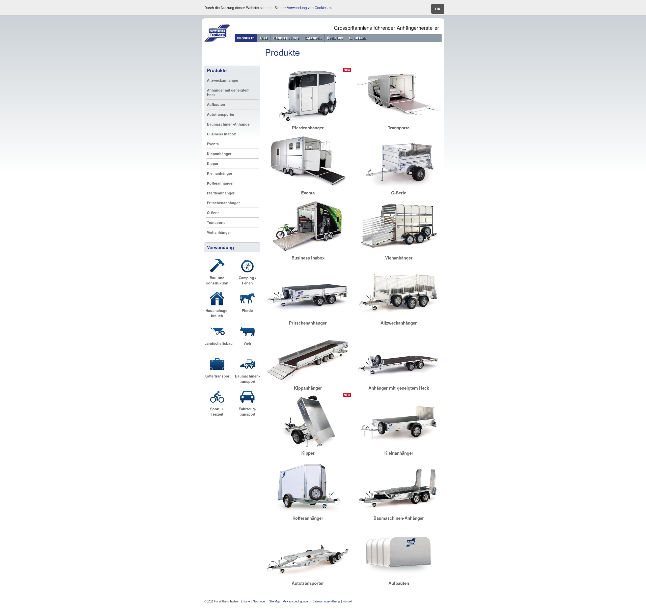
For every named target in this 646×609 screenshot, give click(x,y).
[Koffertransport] (217, 370)
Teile (264, 38)
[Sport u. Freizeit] (217, 403)
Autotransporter (220, 114)
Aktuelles (357, 38)
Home (246, 601)
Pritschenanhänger (223, 202)
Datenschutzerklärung (326, 601)
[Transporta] (399, 122)
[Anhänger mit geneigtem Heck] (399, 382)
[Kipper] (308, 447)
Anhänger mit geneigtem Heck (228, 92)
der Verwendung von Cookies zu (306, 7)
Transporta (216, 222)
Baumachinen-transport (247, 378)
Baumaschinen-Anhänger (229, 124)
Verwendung (220, 247)
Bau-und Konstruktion (217, 280)
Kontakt (347, 601)
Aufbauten (216, 104)
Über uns (335, 38)
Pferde (247, 310)
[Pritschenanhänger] (308, 317)
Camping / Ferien (247, 280)
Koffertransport (217, 376)
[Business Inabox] (308, 252)
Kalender (313, 38)
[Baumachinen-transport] (247, 370)
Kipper (212, 163)
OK (438, 9)
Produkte (245, 38)
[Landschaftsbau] (217, 337)
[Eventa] (308, 187)
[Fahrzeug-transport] (247, 403)
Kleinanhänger (219, 173)
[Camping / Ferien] (247, 272)
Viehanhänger (219, 232)
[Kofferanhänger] (308, 512)
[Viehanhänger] (399, 252)
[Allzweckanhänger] (399, 317)
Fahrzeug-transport (247, 411)
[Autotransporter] (308, 577)
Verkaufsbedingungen (296, 601)
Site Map (274, 601)
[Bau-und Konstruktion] (217, 272)
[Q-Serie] (399, 187)
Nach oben (259, 601)
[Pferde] (247, 305)
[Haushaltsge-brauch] (217, 305)
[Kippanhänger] (308, 382)
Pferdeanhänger (220, 193)
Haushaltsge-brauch (217, 313)
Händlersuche (286, 38)
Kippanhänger (219, 153)
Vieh (247, 343)
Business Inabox (221, 134)
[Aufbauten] (399, 577)
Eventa (213, 143)
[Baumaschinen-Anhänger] (399, 512)
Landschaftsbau (218, 343)
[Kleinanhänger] (399, 447)
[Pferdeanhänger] (308, 122)
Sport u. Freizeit (217, 411)
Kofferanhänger (220, 183)
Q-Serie (213, 212)
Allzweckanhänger (222, 80)
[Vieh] (247, 337)
